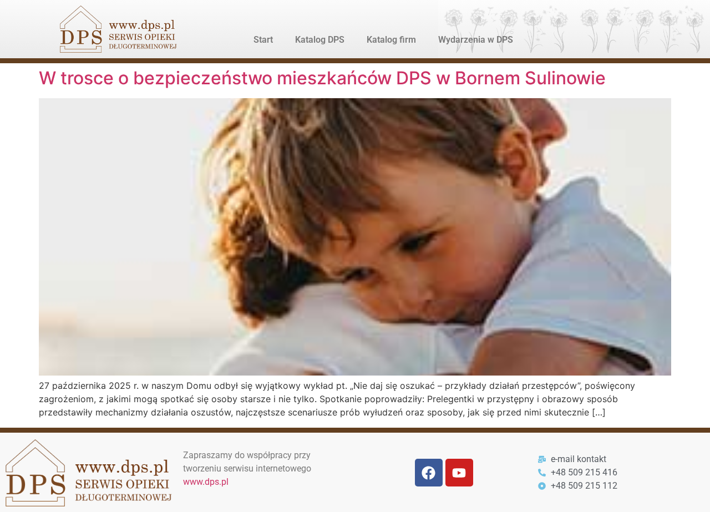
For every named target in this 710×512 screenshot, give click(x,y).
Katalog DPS (319, 39)
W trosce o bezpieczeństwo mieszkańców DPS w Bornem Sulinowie (322, 78)
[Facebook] (429, 472)
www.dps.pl (206, 481)
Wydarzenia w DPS (475, 39)
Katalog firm (391, 39)
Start (263, 39)
